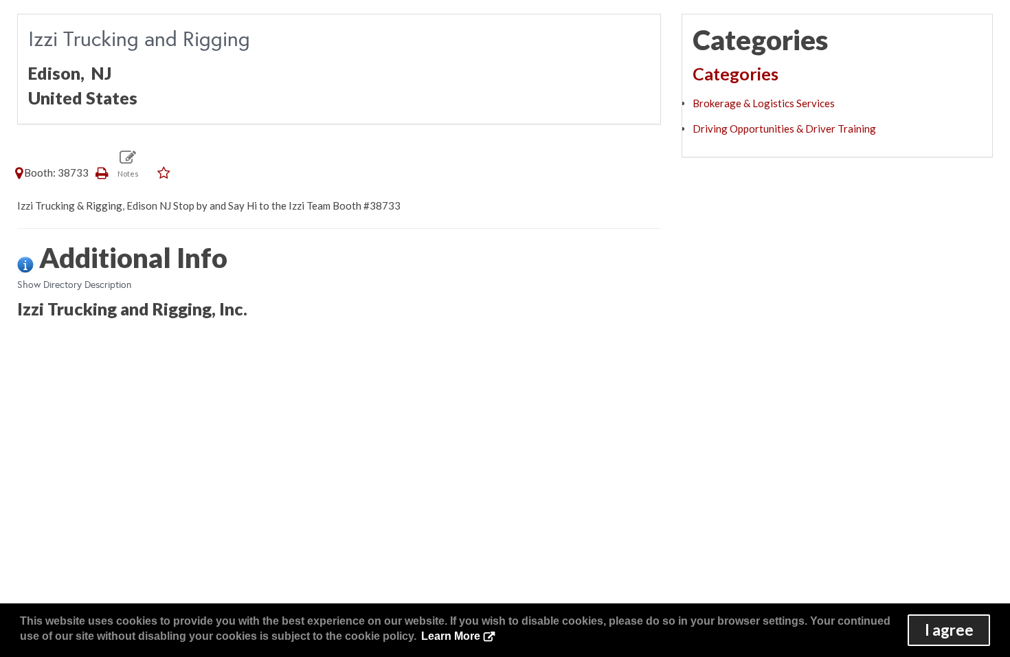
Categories (735, 73)
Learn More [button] (450, 636)
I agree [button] (949, 630)
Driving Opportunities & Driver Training (784, 128)
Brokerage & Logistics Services (764, 103)
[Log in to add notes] (128, 163)
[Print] (102, 172)
